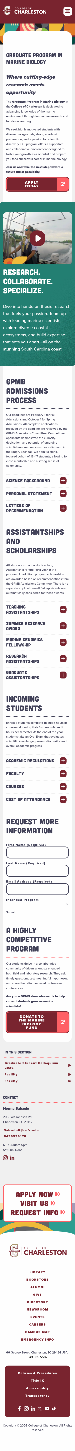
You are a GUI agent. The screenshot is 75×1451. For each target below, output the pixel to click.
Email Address (29, 881)
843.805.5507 (37, 1357)
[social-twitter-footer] (40, 1410)
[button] (37, 238)
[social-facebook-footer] (19, 1410)
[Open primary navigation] (67, 11)
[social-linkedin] (12, 1159)
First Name (26, 845)
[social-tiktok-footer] (54, 1410)
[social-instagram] (5, 1159)
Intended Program (22, 900)
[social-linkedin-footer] (33, 1410)
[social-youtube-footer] (47, 1410)
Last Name (26, 863)
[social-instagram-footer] (26, 1410)
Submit (11, 912)
